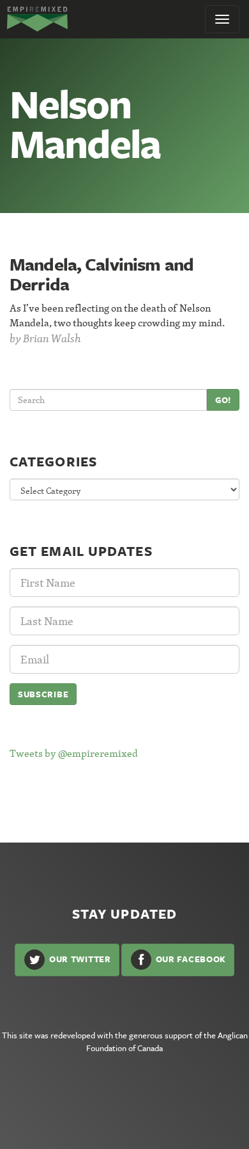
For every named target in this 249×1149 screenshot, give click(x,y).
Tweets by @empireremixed (74, 753)
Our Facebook (189, 959)
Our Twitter (78, 959)
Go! (223, 399)
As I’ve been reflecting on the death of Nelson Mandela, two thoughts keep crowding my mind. (117, 315)
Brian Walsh (52, 338)
